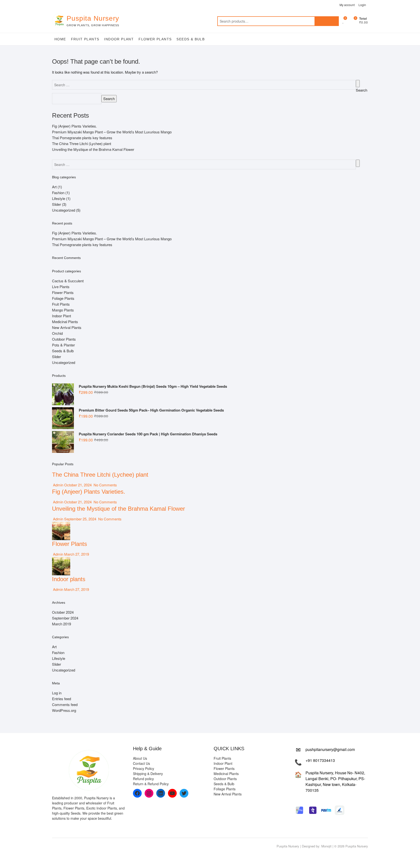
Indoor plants (68, 579)
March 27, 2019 (76, 554)
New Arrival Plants (66, 327)
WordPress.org (64, 710)
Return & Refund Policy (151, 783)
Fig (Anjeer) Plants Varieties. (74, 126)
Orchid (57, 333)
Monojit (326, 846)
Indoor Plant (119, 39)
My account (347, 5)
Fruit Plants (85, 39)
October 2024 (63, 612)
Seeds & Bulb (190, 39)
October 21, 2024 (78, 484)
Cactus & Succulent (68, 280)
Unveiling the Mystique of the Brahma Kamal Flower (93, 149)
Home (60, 39)
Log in (56, 692)
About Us (140, 758)
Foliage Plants (63, 298)
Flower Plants (155, 39)
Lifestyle (58, 198)
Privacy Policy (143, 768)
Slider (56, 204)
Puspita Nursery (93, 18)
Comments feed (65, 704)
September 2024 (65, 617)
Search (327, 21)
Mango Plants (63, 309)
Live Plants (61, 286)
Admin (57, 484)
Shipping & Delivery (148, 773)
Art (54, 186)
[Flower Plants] (61, 524)
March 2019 (61, 623)
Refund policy (143, 778)
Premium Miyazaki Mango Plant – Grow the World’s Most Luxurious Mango (112, 131)
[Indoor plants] (61, 559)
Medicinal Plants (65, 321)
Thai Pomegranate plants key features (82, 137)
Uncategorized (63, 210)
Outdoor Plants (64, 339)
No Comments (105, 484)
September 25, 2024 (80, 518)
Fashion (58, 192)
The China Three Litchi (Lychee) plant (81, 143)
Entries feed (61, 698)
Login (362, 5)
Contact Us (141, 763)
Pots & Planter (63, 344)
